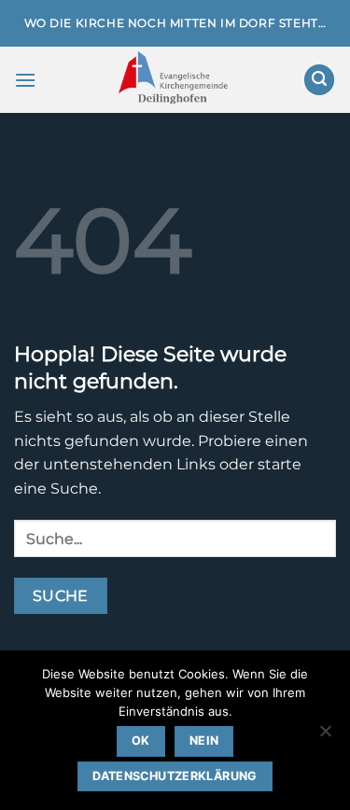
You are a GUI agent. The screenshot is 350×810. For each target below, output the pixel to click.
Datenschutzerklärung (175, 776)
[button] (25, 80)
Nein (204, 740)
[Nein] (325, 736)
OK (141, 740)
